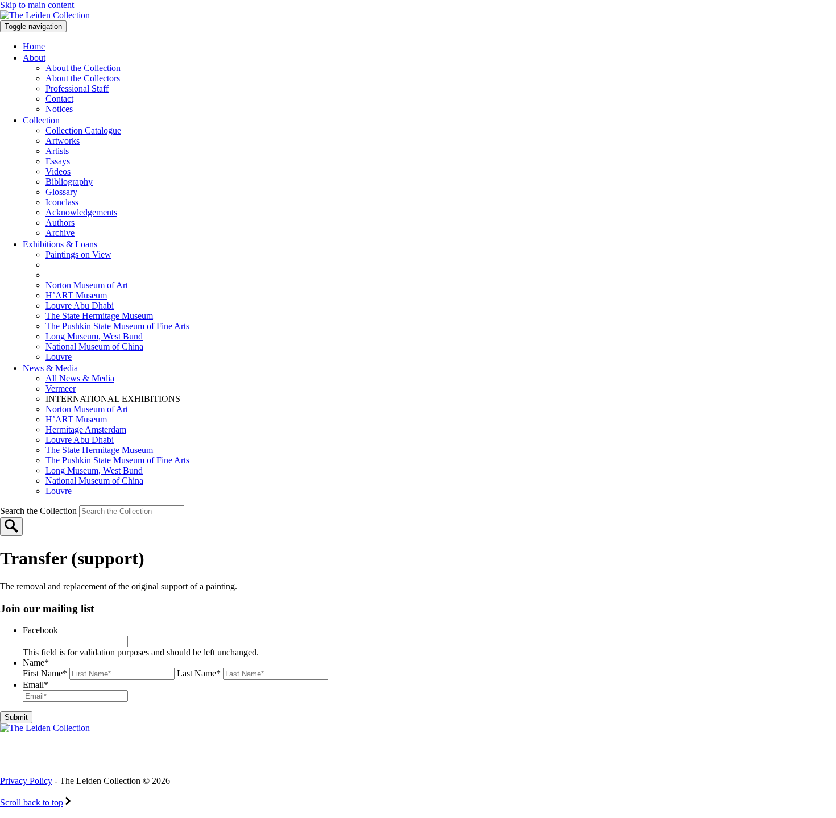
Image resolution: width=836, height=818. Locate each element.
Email (35, 685)
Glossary (61, 192)
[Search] (11, 526)
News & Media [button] (50, 368)
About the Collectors (82, 78)
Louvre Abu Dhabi (79, 305)
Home (34, 46)
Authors (60, 222)
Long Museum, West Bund (94, 336)
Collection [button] (41, 120)
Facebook (40, 630)
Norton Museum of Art (86, 285)
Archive (60, 233)
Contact (59, 98)
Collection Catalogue (83, 130)
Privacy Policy (26, 781)
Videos (58, 171)
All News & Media (79, 378)
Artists (57, 151)
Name (36, 662)
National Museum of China (94, 346)
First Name (45, 673)
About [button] (34, 58)
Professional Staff (77, 88)
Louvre (58, 357)
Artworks (62, 141)
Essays (57, 161)
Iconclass (61, 202)
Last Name (199, 673)
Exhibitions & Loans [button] (60, 244)
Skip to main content (37, 5)
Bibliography (69, 181)
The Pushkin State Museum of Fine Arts (117, 326)
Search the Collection (39, 511)
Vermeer (60, 388)
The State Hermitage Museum (99, 316)
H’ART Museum (76, 295)
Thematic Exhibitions (99, 264)
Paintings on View (78, 254)
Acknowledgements (81, 212)
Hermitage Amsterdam (85, 429)
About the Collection (83, 68)
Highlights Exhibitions (104, 275)
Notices (59, 109)
